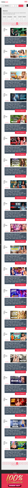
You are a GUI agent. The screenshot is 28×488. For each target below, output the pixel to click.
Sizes (15, 16)
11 (24, 23)
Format (4, 16)
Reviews (15, 473)
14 (15, 24)
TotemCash (11, 2)
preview (7, 35)
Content (19, 16)
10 (21, 23)
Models (24, 16)
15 (17, 24)
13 (12, 24)
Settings (21, 5)
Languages (9, 16)
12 (26, 23)
